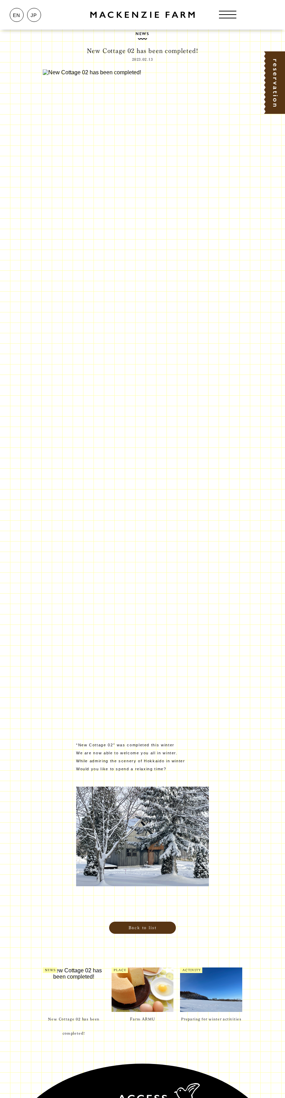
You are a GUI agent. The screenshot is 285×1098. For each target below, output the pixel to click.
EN (17, 15)
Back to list (143, 927)
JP (34, 15)
